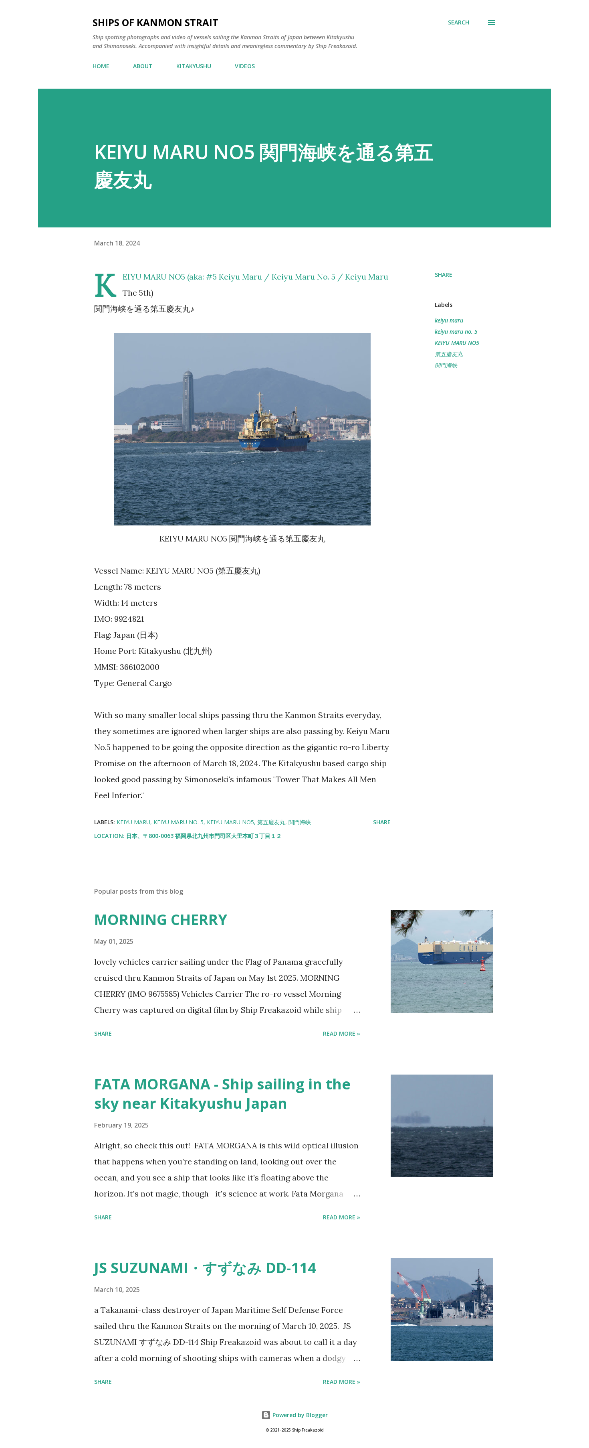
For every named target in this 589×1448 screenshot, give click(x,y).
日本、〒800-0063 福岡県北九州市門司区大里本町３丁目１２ (204, 836)
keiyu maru (449, 320)
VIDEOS (245, 66)
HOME (101, 66)
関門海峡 (446, 365)
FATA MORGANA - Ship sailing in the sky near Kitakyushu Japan (222, 1093)
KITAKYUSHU (193, 66)
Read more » (341, 1033)
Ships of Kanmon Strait (155, 22)
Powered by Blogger (299, 1415)
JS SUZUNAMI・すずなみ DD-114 (205, 1268)
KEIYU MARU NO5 (457, 343)
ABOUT (143, 66)
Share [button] (443, 274)
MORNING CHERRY (160, 919)
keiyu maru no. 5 (456, 331)
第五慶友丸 (449, 354)
